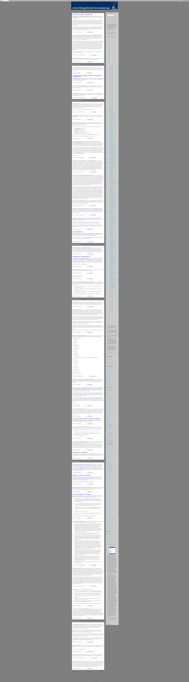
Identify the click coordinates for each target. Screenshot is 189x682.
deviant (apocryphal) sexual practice (97, 336)
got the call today (91, 380)
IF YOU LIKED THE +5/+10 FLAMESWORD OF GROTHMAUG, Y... (112, 218)
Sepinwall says (75, 330)
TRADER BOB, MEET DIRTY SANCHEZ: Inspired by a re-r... (111, 207)
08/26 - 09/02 (111, 89)
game (88, 336)
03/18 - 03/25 (111, 300)
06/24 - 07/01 (111, 101)
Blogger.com (109, 328)
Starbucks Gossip (109, 536)
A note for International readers (111, 20)
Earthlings (111, 361)
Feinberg (74, 325)
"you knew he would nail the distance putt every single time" (89, 357)
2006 (109, 315)
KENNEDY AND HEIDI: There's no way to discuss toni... (112, 280)
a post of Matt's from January (97, 258)
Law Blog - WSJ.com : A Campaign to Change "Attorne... (111, 129)
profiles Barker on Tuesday (85, 477)
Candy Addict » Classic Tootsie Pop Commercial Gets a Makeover (86, 418)
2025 (109, 39)
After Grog (108, 526)
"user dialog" (85, 394)
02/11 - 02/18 (111, 307)
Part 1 (102, 116)
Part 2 (73, 117)
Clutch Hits (109, 430)
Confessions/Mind (109, 487)
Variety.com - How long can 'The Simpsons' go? (83, 14)
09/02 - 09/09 (111, 87)
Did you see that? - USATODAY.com (80, 452)
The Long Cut (109, 466)
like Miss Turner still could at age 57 (90, 317)
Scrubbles (108, 491)
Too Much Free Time (110, 528)
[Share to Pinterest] (92, 32)
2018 (109, 49)
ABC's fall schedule (95, 441)
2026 (109, 38)
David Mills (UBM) (110, 408)
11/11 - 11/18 (111, 74)
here (85, 109)
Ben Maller (108, 429)
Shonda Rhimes (109, 333)
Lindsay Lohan (85, 302)
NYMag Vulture (109, 395)
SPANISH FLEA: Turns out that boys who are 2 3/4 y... (111, 138)
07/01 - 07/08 (111, 99)
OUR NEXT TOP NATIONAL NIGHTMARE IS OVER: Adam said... (112, 163)
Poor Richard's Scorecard (110, 484)
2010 (109, 59)
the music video (96, 613)
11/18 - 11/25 (111, 73)
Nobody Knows (109, 513)
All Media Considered (110, 520)
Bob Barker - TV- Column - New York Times (82, 475)
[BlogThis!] (89, 32)
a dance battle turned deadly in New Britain (89, 496)
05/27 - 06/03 (111, 106)
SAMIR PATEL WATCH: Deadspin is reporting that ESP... (111, 172)
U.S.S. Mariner (109, 439)
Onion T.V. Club (109, 369)
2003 (109, 319)
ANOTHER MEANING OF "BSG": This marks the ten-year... (111, 120)
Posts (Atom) (90, 673)
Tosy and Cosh (109, 465)
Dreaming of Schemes (110, 522)
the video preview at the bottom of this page (83, 234)
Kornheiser (111, 440)
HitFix (108, 393)
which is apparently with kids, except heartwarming (86, 293)
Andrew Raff (109, 494)
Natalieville (109, 500)
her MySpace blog (95, 209)
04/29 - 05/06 (111, 292)
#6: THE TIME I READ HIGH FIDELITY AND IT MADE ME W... (112, 154)
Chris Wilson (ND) (110, 523)
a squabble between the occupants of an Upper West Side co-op (86, 248)
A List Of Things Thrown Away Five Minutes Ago (111, 363)
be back (91, 381)
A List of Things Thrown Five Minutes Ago (112, 550)
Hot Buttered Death (110, 510)
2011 (109, 58)
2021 (109, 45)
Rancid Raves (109, 473)
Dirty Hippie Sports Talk (110, 442)
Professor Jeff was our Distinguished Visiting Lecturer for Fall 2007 (111, 352)
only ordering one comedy (83, 466)
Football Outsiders (110, 434)
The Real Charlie (109, 448)
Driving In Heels (109, 455)
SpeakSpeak (109, 525)
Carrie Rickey (109, 417)
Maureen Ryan (109, 401)
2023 (109, 42)
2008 (109, 62)
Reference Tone (109, 468)
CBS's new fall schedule (76, 282)
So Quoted (108, 476)
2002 (109, 320)
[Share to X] (90, 32)
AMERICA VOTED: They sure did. (111, 191)
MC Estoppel (109, 515)
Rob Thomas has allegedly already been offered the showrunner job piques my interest (87, 469)
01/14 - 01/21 (111, 312)
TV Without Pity (109, 374)
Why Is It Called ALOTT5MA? (111, 22)
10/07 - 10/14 (111, 81)
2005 (109, 316)
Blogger (96, 680)
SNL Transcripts (109, 539)
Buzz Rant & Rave (110, 478)
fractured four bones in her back (97, 211)
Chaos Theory (109, 502)
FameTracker (109, 381)
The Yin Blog (109, 471)
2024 (109, 41)
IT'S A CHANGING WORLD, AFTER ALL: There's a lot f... (111, 276)
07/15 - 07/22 (111, 97)
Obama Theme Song (110, 544)
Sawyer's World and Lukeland (111, 445)
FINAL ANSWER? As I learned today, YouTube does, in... (112, 145)
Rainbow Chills (109, 481)
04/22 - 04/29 (111, 293)
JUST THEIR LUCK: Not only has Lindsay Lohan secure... (112, 199)
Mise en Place (109, 497)
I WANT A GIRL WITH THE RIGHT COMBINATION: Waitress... (112, 271)
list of (99, 67)
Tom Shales (109, 403)
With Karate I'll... (109, 512)
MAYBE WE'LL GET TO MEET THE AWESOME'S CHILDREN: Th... (111, 212)
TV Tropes (108, 377)
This (84, 58)
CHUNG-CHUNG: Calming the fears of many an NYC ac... (112, 288)
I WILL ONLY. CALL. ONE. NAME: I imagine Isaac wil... (111, 187)
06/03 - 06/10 (111, 105)
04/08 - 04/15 (111, 296)
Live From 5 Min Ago (110, 359)
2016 (109, 51)
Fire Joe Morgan (109, 424)
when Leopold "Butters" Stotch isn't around (89, 515)
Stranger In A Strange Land (111, 518)
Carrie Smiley (109, 461)
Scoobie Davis (109, 486)
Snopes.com (109, 537)
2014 (109, 54)
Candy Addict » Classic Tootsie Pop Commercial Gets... (112, 227)
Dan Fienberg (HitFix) (110, 396)
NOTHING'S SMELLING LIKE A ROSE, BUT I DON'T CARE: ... (111, 251)
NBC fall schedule (83, 589)
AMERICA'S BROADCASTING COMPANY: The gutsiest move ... (112, 237)
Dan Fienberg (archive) (110, 398)
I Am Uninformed (109, 505)
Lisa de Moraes (109, 404)
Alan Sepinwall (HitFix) (110, 388)
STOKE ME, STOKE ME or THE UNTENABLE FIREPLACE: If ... (111, 179)
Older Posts (101, 671)
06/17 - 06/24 (111, 102)
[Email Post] (87, 31)
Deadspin (108, 422)
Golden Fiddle (109, 479)
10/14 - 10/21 (111, 79)
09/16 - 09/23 (111, 85)
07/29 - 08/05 (111, 94)
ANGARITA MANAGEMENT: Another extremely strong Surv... (112, 263)
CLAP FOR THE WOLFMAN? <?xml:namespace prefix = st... (112, 149)
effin (109, 517)
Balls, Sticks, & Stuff (110, 474)
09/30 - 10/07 (111, 82)
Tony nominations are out (93, 427)
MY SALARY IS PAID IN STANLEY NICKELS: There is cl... (112, 134)
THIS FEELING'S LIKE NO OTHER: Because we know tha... (112, 258)
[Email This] (88, 32)
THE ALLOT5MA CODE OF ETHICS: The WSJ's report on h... (111, 223)
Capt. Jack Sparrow (96, 637)
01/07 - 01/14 (111, 313)
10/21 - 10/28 (111, 78)
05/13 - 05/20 (111, 109)
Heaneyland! (109, 507)
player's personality (85, 398)
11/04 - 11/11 (111, 75)
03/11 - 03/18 (111, 301)
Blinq (108, 450)
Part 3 (75, 117)
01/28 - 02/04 (111, 309)
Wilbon (108, 440)
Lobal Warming (109, 489)
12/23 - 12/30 (111, 66)
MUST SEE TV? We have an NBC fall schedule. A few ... (112, 267)
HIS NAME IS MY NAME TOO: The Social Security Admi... (112, 284)
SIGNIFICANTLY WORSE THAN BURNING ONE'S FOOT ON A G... (111, 168)
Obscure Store (109, 534)
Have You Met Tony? (110, 499)
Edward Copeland (109, 414)
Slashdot (75, 403)
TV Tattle (108, 368)
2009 (109, 61)
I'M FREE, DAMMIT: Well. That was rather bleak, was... (111, 142)
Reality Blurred (109, 371)
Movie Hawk (109, 492)
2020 (109, 46)
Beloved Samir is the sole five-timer (84, 224)
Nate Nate (108, 447)
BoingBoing (109, 379)
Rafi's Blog (108, 458)
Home (88, 671)
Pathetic (108, 361)
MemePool (108, 532)
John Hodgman (85, 489)
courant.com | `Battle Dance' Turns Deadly (81, 494)
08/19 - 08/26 (111, 90)
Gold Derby (109, 419)
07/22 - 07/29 (111, 95)
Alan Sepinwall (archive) (110, 390)
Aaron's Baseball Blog (110, 437)
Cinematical (109, 376)
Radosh (108, 460)
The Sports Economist (110, 427)
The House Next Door (110, 391)
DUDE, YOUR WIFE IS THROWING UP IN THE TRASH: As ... (112, 244)
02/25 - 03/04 (111, 304)
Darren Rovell (109, 426)
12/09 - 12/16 (111, 69)
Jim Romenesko (109, 409)
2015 (109, 53)
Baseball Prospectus (110, 432)
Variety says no (76, 18)
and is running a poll (99, 259)
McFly (92, 303)
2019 (109, 47)
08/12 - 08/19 (111, 91)
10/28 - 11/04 (111, 77)
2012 (109, 57)
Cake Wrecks (109, 542)
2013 (109, 55)
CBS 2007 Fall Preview (77, 231)
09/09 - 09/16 (111, 86)
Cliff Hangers (92, 481)
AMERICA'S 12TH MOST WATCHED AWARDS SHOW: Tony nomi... (112, 232)
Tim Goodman (109, 406)
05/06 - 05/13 (111, 290)
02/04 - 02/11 (111, 308)
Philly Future (109, 452)
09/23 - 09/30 (111, 83)
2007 (109, 63)
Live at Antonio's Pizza (110, 545)
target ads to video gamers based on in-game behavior (88, 389)
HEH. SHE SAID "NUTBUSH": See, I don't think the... (112, 203)
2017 (109, 50)
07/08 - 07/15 (111, 98)
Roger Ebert (109, 411)
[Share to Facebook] (91, 32)
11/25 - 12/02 (111, 71)
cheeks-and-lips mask (76, 196)
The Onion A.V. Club (110, 382)
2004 (109, 318)
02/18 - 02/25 (111, 305)
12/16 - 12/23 (111, 67)
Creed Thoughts (76, 87)
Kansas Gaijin (109, 504)
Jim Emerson (109, 416)
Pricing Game (80, 481)
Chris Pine (80, 304)
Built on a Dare (109, 453)
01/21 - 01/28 (111, 311)
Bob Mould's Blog (109, 541)
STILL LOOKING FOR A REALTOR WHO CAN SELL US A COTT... (112, 115)
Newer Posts (75, 671)
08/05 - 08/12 (111, 93)
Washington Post (109, 336)
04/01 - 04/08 (111, 297)
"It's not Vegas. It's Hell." (81, 649)
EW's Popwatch (109, 384)
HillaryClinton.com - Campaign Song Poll (81, 256)
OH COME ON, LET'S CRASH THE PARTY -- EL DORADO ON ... (111, 158)
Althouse (108, 463)
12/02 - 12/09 (111, 70)
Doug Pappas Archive (110, 435)
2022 (109, 43)
